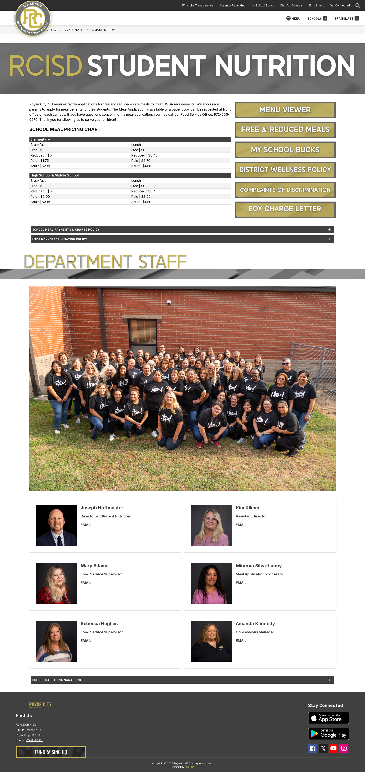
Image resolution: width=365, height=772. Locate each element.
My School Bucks (263, 5)
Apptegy (189, 766)
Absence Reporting (232, 5)
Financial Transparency (197, 5)
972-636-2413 (34, 740)
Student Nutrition (103, 29)
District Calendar (291, 5)
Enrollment (316, 5)
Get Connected (340, 5)
